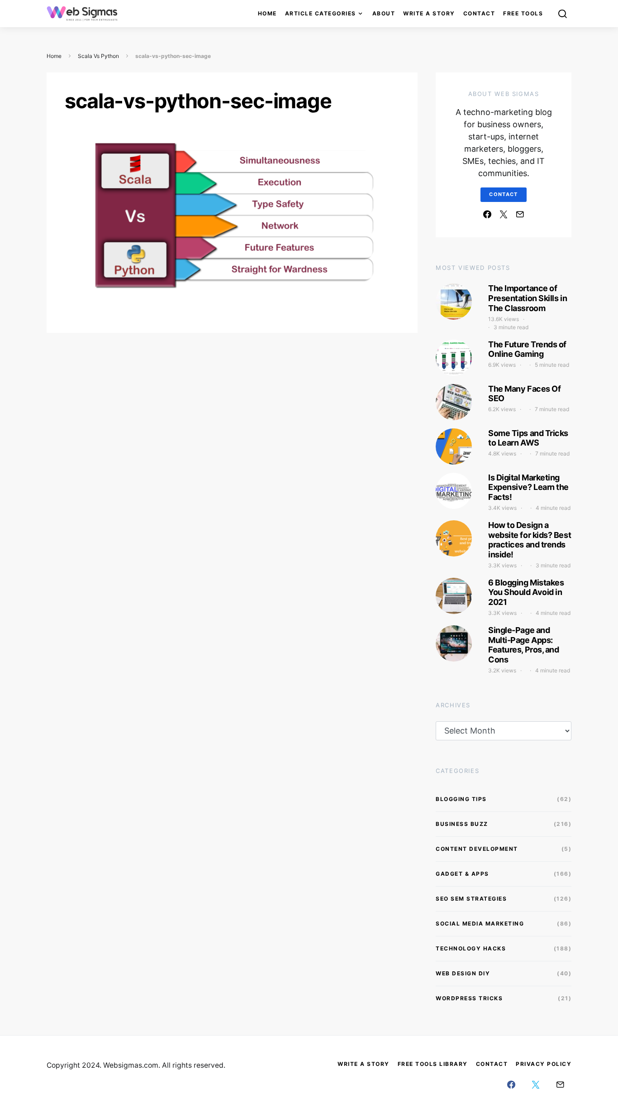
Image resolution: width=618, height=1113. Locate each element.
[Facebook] (487, 214)
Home (267, 13)
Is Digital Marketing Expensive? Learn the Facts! (528, 487)
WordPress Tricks (469, 998)
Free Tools (523, 13)
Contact (479, 13)
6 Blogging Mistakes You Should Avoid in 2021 (526, 592)
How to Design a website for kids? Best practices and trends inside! (529, 539)
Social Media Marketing (480, 923)
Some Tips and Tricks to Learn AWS (528, 438)
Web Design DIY (463, 973)
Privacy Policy (543, 1063)
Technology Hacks (471, 948)
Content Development (477, 848)
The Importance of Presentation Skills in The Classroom (527, 297)
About (383, 13)
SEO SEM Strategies (471, 898)
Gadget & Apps (462, 873)
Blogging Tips (461, 799)
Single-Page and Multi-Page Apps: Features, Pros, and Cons (523, 644)
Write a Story (429, 13)
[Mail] (520, 214)
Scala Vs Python (98, 56)
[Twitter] (503, 214)
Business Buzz (462, 823)
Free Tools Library (433, 1063)
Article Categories (320, 13)
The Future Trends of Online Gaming (527, 349)
